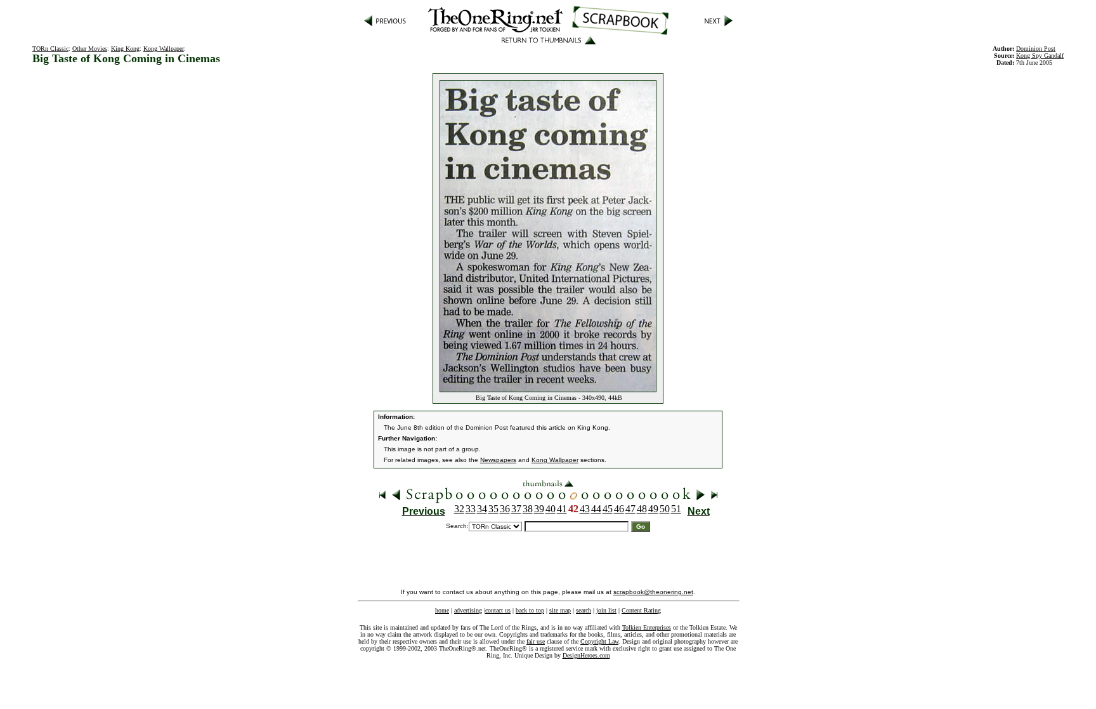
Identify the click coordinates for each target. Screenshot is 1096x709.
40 (550, 508)
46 (619, 508)
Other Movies (89, 48)
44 (596, 508)
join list (606, 610)
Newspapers (498, 459)
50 (665, 508)
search (583, 610)
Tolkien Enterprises (646, 627)
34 (482, 508)
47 (630, 508)
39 (539, 508)
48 (642, 508)
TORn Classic (50, 48)
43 (585, 508)
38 (528, 508)
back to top (530, 610)
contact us (498, 610)
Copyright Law (599, 641)
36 (505, 508)
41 (562, 508)
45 (608, 508)
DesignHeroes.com (586, 655)
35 (493, 508)
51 (676, 508)
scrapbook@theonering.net (653, 591)
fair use (535, 641)
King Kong (125, 48)
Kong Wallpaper (163, 48)
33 (471, 508)
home (442, 610)
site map (560, 610)
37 (516, 508)
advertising (468, 610)
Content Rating (641, 610)
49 (653, 508)
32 (459, 508)
